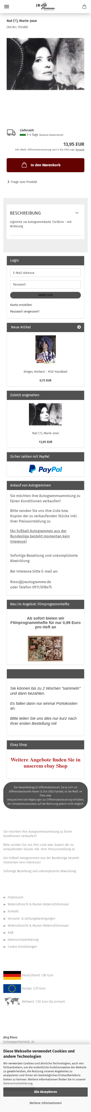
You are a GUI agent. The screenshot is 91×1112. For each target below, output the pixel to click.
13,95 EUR (45, 442)
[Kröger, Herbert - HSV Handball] (45, 349)
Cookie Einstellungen (22, 947)
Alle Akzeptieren (45, 1092)
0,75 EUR (45, 380)
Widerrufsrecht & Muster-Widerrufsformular (38, 904)
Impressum (15, 897)
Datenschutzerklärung (17, 1083)
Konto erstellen (21, 305)
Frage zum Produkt (24, 182)
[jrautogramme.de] (45, 6)
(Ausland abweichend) (51, 135)
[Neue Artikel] (79, 327)
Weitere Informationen (46, 1103)
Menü (6, 6)
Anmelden (45, 295)
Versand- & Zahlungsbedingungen (31, 918)
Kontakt (13, 911)
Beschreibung (25, 213)
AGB (10, 933)
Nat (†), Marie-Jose (45, 433)
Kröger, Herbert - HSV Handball (45, 372)
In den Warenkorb (46, 165)
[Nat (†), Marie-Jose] (45, 62)
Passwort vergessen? (24, 311)
